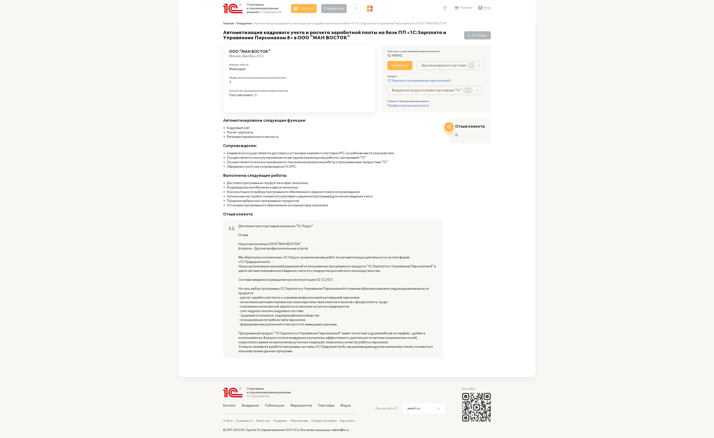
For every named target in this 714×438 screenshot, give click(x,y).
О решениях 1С (244, 420)
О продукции (334, 8)
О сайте (228, 420)
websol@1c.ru (340, 430)
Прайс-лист (263, 420)
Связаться (400, 65)
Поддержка (280, 420)
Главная (228, 23)
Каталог (229, 405)
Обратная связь (299, 420)
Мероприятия (301, 405)
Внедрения (244, 23)
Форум (345, 405)
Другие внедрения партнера (448, 65)
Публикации (274, 405)
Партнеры (326, 405)
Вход (487, 7)
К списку (479, 35)
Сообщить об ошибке (324, 420)
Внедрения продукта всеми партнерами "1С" (432, 90)
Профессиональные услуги (408, 106)
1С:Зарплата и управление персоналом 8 (419, 81)
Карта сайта (347, 420)
